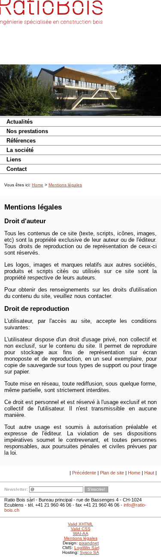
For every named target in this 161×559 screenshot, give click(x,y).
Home (37, 184)
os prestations (27, 131)
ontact (16, 169)
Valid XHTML (80, 524)
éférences (21, 140)
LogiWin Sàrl (86, 547)
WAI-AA (80, 533)
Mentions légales (65, 184)
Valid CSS (81, 528)
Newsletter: (16, 489)
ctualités (19, 121)
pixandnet (89, 543)
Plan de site (112, 472)
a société (19, 150)
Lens (13, 159)
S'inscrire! (96, 489)
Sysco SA (89, 552)
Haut (149, 472)
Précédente (84, 472)
